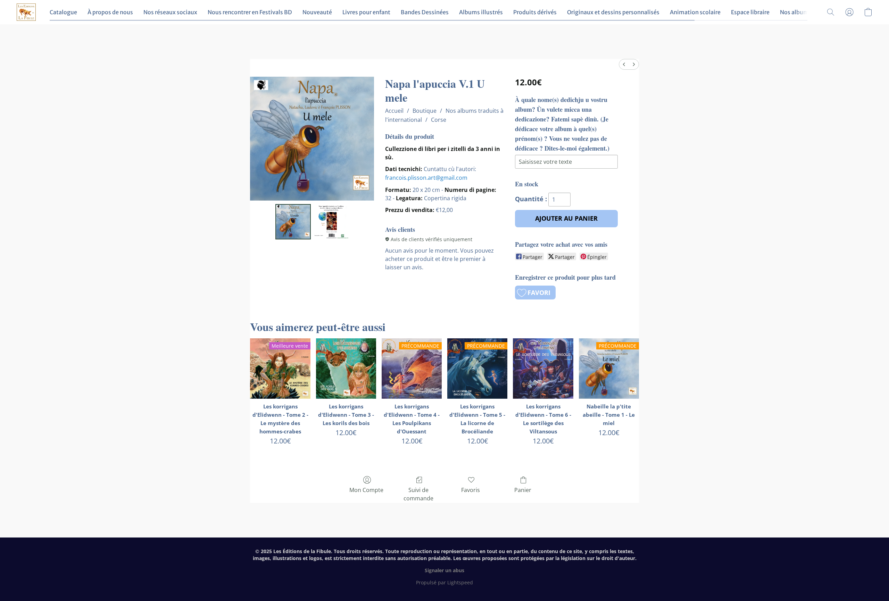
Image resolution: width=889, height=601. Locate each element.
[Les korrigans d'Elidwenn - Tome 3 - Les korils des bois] (346, 368)
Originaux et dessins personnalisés (613, 12)
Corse (438, 120)
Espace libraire (750, 12)
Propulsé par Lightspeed (444, 582)
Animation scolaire (695, 12)
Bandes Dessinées (425, 12)
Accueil (394, 111)
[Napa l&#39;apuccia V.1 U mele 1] (331, 221)
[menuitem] (624, 64)
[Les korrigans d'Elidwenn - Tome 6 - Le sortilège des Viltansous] (543, 368)
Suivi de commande (418, 494)
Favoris (470, 490)
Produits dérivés (535, 12)
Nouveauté (317, 12)
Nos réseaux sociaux (170, 12)
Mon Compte (366, 490)
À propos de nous (110, 12)
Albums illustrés (481, 12)
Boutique (425, 111)
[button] (26, 12)
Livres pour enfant (366, 12)
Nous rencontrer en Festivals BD (250, 12)
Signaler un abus (444, 570)
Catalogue (63, 12)
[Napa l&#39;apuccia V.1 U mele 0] (293, 221)
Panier (522, 490)
